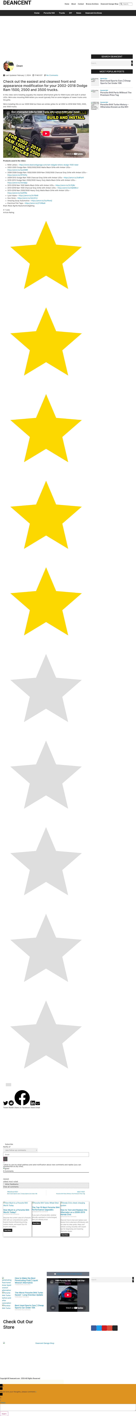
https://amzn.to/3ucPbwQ (41, 201)
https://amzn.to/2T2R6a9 (35, 203)
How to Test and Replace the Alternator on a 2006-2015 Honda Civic (73, 1212)
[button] (5, 1105)
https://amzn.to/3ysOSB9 (17, 170)
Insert (4, 1414)
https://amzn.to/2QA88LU (68, 188)
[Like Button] (8, 1084)
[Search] (132, 63)
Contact (81, 4)
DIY (70, 13)
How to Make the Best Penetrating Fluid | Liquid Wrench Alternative (26, 1280)
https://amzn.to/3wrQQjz (17, 183)
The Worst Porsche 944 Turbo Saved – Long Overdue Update (29, 1293)
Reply (3, 1403)
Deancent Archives (93, 13)
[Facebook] (93, 1328)
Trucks (62, 13)
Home (67, 4)
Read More (7, 1230)
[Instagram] (115, 1328)
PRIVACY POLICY (70, 1319)
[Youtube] (104, 1328)
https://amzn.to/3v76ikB (28, 195)
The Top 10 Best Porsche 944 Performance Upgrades (46, 1208)
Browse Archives (92, 4)
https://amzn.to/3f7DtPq (17, 175)
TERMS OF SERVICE (54, 1319)
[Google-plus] (109, 1328)
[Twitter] (99, 1328)
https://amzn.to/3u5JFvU (28, 198)
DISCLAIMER (52, 1322)
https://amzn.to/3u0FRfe (17, 193)
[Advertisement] (68, 32)
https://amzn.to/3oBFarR (74, 178)
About (73, 4)
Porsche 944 (49, 13)
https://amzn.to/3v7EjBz (65, 185)
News (78, 13)
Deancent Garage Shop (109, 4)
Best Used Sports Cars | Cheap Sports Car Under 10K (29, 1306)
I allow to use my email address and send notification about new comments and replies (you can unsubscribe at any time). (42, 1165)
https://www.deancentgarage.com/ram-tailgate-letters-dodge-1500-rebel (48, 165)
